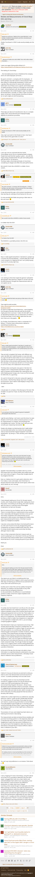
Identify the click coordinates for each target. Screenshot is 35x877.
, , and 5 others (12, 730)
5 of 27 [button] (17, 808)
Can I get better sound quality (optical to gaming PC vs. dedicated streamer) (17, 833)
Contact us (3, 870)
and (8, 98)
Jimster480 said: (5, 215)
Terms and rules (11, 870)
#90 (33, 275)
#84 (33, 125)
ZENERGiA (6, 835)
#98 (33, 670)
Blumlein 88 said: (6, 57)
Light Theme (5, 868)
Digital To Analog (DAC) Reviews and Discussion (18, 820)
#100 (33, 773)
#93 (33, 406)
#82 (33, 54)
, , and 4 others (10, 804)
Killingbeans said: (6, 453)
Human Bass (7, 827)
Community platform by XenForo (14, 873)
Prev (12, 808)
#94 (33, 450)
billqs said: (4, 34)
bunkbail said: (5, 128)
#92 (33, 340)
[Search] (33, 1)
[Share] (31, 31)
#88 (33, 232)
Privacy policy (19, 870)
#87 (33, 212)
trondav (6, 854)
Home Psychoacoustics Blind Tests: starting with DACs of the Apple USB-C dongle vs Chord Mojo (19, 842)
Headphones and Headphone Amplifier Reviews (19, 854)
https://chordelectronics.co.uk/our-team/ (12, 326)
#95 (33, 494)
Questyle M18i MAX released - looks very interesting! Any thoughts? (17, 852)
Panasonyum (7, 846)
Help (25, 870)
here (15, 9)
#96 (33, 559)
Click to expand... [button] (18, 466)
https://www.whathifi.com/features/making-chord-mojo (16, 67)
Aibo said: (4, 343)
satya (5, 820)
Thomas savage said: (7, 743)
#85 (33, 150)
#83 (33, 109)
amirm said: (4, 296)
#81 (33, 31)
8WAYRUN (18, 875)
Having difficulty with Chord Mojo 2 (15, 819)
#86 (33, 181)
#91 (33, 292)
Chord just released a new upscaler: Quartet (18, 825)
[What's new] (29, 1)
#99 (33, 740)
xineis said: (4, 409)
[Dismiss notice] (32, 6)
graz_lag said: (5, 184)
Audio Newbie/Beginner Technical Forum (19, 835)
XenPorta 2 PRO (4, 875)
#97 (33, 605)
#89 (33, 254)
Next (22, 808)
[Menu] (2, 1)
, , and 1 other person (14, 139)
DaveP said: (4, 562)
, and (8, 170)
